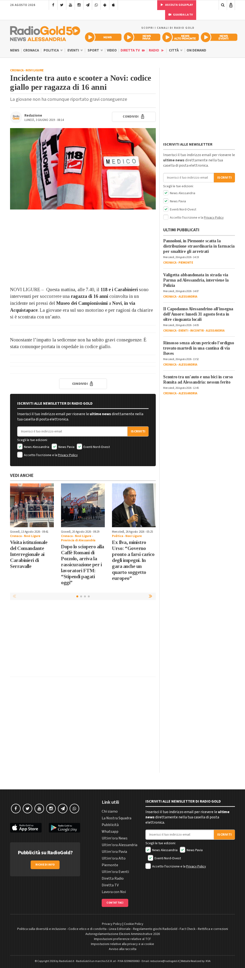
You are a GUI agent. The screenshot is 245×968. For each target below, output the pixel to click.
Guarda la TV (183, 15)
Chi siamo (110, 811)
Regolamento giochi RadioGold (155, 929)
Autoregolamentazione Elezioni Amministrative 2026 (122, 934)
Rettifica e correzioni (213, 929)
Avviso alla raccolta (122, 949)
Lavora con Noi (114, 891)
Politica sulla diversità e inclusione (41, 929)
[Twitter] (62, 5)
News (14, 50)
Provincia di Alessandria (78, 540)
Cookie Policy (133, 924)
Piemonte (185, 262)
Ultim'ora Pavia (114, 851)
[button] (151, 596)
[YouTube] (70, 5)
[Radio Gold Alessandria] (45, 32)
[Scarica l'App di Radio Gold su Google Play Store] (64, 828)
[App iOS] (113, 5)
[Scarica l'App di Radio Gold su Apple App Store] (26, 828)
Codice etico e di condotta (87, 929)
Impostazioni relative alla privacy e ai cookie (122, 944)
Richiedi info (45, 865)
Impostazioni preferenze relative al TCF (122, 939)
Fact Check (187, 929)
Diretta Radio (113, 878)
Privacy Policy (68, 455)
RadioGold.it (66, 961)
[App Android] (105, 5)
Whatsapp (110, 831)
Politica (52, 50)
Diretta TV (130, 50)
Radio (154, 50)
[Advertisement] (83, 247)
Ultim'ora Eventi (115, 871)
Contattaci (114, 903)
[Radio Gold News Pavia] (142, 37)
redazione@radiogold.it (164, 961)
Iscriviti (138, 431)
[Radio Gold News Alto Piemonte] (180, 37)
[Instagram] (79, 5)
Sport (94, 50)
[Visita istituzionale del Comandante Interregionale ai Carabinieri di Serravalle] (32, 505)
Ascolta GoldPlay (179, 5)
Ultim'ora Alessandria (119, 845)
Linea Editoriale (120, 929)
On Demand (196, 50)
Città (174, 50)
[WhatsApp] (96, 5)
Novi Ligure (35, 70)
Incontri (197, 330)
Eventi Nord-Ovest (96, 447)
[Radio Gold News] (103, 37)
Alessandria (187, 296)
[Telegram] (87, 5)
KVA (208, 961)
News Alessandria (36, 447)
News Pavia (66, 447)
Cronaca (31, 50)
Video (112, 50)
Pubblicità (110, 824)
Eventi (73, 50)
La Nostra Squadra (116, 818)
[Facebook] (53, 5)
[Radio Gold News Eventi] (219, 37)
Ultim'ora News (115, 838)
